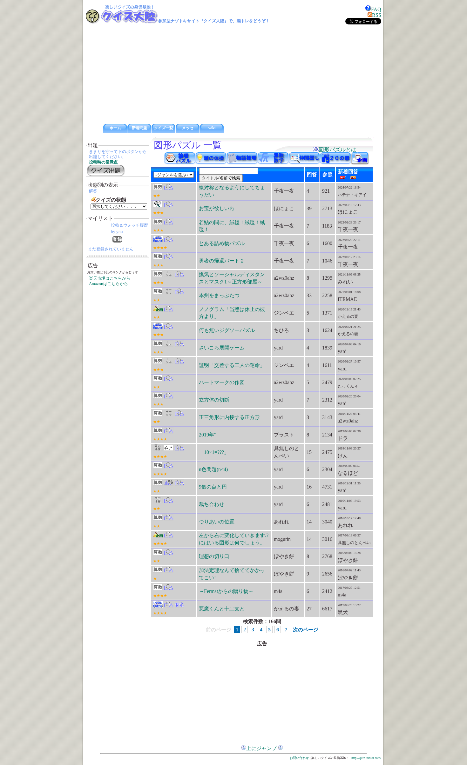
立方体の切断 (214, 399)
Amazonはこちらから (108, 284)
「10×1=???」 (214, 452)
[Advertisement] (233, 74)
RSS (376, 15)
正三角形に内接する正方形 (229, 417)
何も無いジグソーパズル (227, 330)
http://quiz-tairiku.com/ (366, 758)
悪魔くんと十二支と (222, 608)
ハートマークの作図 (222, 382)
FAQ (376, 9)
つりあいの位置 (216, 521)
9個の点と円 (213, 486)
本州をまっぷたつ (219, 295)
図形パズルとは (337, 149)
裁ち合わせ (211, 504)
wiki (211, 128)
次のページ (305, 629)
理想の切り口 (214, 556)
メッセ (187, 128)
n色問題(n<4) (213, 469)
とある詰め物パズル (222, 243)
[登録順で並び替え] (117, 240)
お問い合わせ (299, 758)
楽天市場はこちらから (109, 278)
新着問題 (139, 128)
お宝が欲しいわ (216, 208)
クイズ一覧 (163, 128)
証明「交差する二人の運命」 (232, 365)
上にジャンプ (261, 748)
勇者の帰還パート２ (222, 260)
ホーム (115, 128)
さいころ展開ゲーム (222, 347)
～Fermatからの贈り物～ (226, 591)
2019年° (207, 434)
